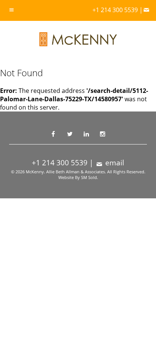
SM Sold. (89, 177)
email (113, 163)
